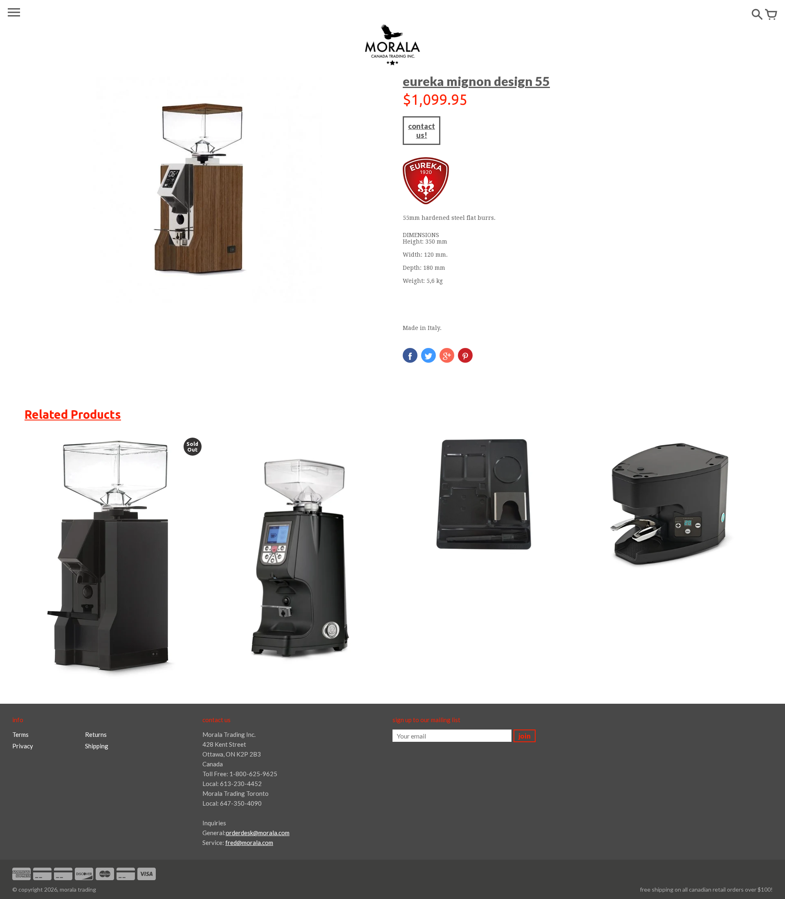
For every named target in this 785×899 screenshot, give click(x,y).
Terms (20, 734)
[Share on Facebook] (410, 355)
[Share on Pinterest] (465, 355)
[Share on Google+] (447, 355)
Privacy (22, 746)
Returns (96, 734)
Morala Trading (78, 889)
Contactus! (421, 131)
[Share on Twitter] (428, 355)
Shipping (96, 746)
